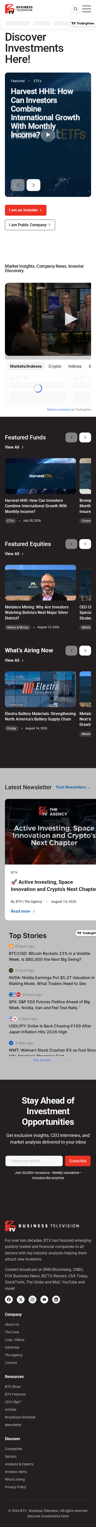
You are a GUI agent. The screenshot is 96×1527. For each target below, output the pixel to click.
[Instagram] (32, 1299)
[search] (75, 9)
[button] (18, 185)
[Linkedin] (56, 1299)
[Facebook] (9, 1299)
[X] (21, 1299)
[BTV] (18, 9)
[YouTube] (44, 1299)
